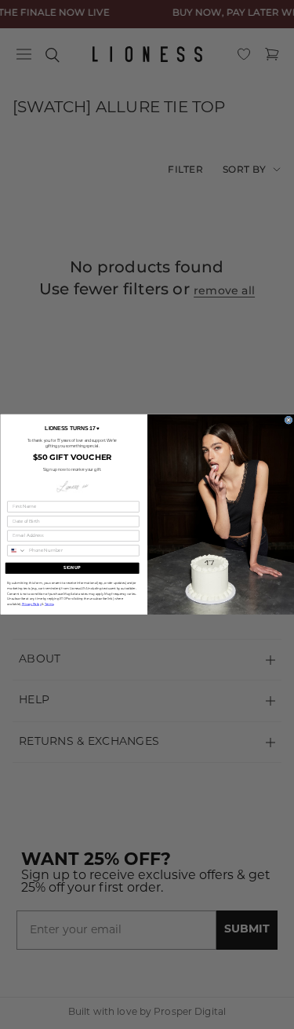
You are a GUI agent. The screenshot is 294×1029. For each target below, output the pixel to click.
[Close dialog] (288, 420)
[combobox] (16, 551)
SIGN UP (72, 568)
